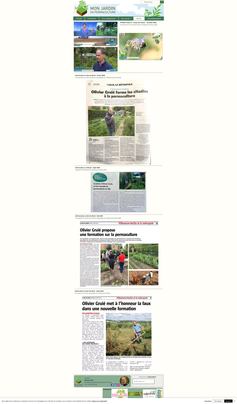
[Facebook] (112, 385)
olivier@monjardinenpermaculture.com (98, 382)
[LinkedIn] (115, 385)
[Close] (235, 401)
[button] (160, 58)
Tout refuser (218, 401)
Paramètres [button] (208, 401)
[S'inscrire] (158, 381)
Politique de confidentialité (99, 401)
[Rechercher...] (162, 2)
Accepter (228, 401)
